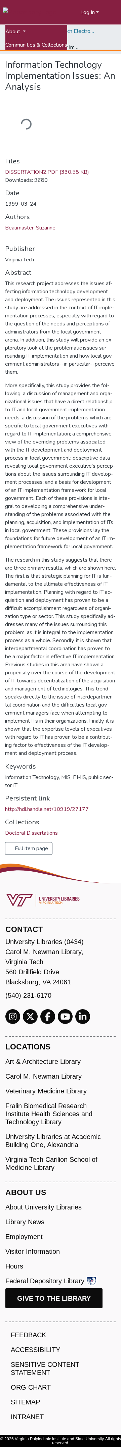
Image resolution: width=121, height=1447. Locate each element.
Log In (87, 12)
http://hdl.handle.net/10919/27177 (47, 809)
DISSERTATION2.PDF (47, 172)
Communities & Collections (36, 45)
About (13, 31)
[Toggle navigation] (111, 12)
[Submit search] (67, 12)
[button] (75, 12)
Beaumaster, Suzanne (30, 227)
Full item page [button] (30, 848)
